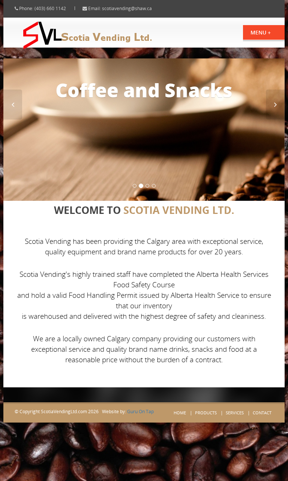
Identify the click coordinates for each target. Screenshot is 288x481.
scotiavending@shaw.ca (127, 8)
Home (180, 412)
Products (206, 412)
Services (235, 412)
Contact (262, 412)
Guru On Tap (140, 411)
